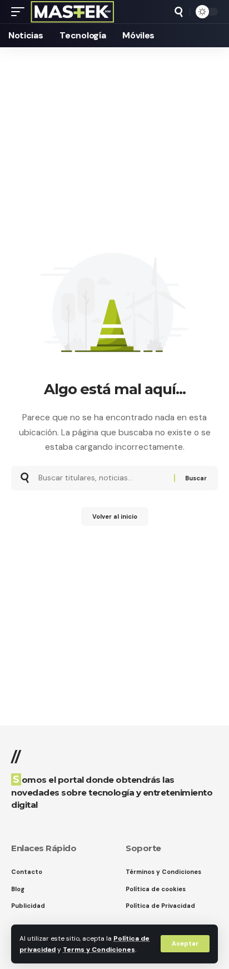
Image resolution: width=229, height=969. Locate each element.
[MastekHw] (72, 11)
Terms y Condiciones (99, 949)
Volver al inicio (114, 516)
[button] (185, 943)
